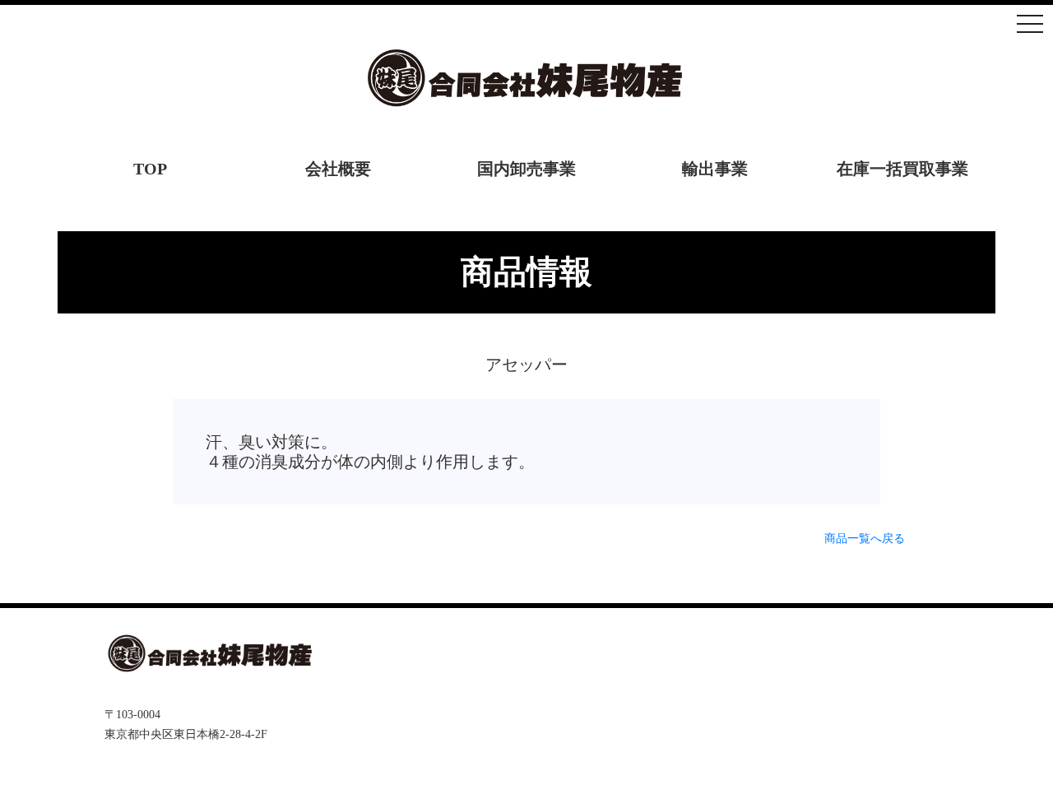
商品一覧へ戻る (864, 538)
